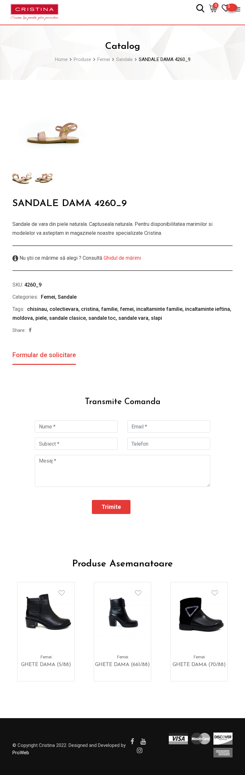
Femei (48, 297)
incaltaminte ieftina (207, 309)
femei (127, 309)
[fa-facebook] (30, 330)
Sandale (67, 297)
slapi (156, 318)
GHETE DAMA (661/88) (122, 664)
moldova (22, 318)
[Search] (200, 8)
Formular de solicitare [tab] (44, 355)
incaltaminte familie (159, 309)
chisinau (37, 309)
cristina (90, 309)
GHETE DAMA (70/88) (199, 664)
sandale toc (102, 318)
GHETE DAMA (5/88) (46, 664)
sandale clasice (67, 318)
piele (41, 318)
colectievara (63, 309)
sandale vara (133, 318)
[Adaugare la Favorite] (61, 593)
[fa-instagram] (139, 750)
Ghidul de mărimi (121, 258)
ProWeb (20, 753)
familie (109, 309)
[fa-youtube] (143, 741)
